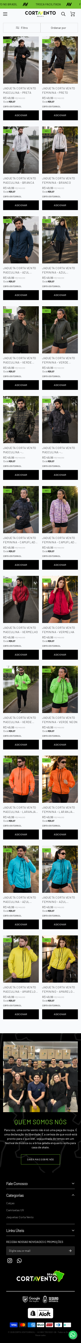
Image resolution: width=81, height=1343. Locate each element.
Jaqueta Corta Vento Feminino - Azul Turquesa (58, 900)
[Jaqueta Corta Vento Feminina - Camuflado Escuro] (21, 509)
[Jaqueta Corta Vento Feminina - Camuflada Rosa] (60, 509)
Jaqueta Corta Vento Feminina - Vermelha (58, 630)
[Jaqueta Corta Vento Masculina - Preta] (21, 60)
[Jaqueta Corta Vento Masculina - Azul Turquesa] (21, 869)
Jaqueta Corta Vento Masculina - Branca (19, 180)
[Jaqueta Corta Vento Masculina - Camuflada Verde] (21, 419)
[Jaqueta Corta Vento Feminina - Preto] (60, 60)
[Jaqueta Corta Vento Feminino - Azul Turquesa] (60, 869)
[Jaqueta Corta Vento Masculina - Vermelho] (21, 599)
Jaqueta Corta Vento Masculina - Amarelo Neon (19, 989)
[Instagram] (9, 1260)
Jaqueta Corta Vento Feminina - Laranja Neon (58, 810)
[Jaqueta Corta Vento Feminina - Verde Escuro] (60, 329)
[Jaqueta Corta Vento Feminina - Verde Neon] (60, 689)
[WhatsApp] (73, 1335)
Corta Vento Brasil (12, 106)
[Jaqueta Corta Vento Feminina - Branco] (60, 150)
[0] (73, 14)
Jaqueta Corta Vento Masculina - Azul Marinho (19, 270)
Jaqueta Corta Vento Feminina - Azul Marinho (58, 270)
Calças (10, 1203)
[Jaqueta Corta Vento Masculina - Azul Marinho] (21, 239)
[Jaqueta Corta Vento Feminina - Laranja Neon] (60, 779)
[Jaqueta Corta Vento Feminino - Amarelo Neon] (60, 959)
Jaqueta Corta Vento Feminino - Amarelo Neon (58, 989)
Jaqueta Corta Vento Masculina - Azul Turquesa (19, 900)
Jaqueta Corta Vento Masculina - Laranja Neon (19, 810)
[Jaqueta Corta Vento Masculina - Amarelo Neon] (21, 959)
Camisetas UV (15, 1210)
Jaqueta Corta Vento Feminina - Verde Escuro (58, 360)
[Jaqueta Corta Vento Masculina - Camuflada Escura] (60, 419)
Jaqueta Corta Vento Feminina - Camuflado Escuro (20, 540)
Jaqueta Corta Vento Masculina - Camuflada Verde (19, 450)
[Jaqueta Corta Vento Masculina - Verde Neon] (21, 689)
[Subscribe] (70, 1250)
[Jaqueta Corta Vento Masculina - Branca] (21, 150)
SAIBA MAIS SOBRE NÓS (40, 1159)
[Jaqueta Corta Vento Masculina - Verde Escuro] (21, 329)
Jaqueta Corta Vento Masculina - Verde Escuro (19, 360)
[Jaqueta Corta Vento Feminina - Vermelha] (60, 599)
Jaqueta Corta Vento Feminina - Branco (58, 180)
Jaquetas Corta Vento (20, 1217)
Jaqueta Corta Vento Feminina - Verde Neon (60, 720)
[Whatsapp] (19, 1260)
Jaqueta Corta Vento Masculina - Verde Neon (19, 720)
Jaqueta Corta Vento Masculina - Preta (19, 90)
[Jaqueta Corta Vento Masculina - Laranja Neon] (21, 779)
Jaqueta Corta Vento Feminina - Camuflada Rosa (59, 540)
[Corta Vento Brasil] (40, 14)
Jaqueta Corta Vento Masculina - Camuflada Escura (58, 450)
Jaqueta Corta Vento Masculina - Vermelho (20, 630)
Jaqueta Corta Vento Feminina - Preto (58, 90)
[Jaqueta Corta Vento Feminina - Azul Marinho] (60, 239)
